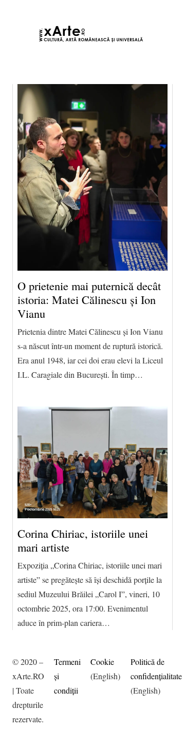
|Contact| (52, 16)
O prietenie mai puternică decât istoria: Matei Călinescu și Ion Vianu (89, 299)
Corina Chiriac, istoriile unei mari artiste (82, 540)
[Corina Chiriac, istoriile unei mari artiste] (92, 462)
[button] (18, 10)
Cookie (102, 661)
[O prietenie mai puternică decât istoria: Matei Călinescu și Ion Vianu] (92, 177)
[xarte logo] (92, 33)
